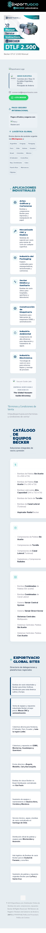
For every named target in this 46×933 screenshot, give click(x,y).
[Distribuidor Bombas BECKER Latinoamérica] (23, 6)
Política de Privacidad (30, 914)
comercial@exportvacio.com (24, 92)
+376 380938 (20, 97)
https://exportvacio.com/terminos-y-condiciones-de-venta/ (23, 415)
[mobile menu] (43, 5)
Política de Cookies (23, 917)
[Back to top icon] (23, 897)
